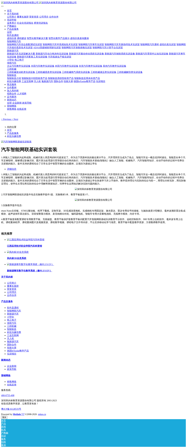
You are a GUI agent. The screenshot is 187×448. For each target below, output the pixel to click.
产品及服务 (13, 133)
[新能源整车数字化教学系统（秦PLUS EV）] (30, 264)
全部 (9, 32)
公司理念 (11, 292)
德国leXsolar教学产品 (18, 350)
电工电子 (11, 320)
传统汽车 (11, 323)
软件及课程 (13, 307)
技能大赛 (11, 347)
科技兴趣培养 (14, 136)
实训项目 (11, 354)
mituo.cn (42, 414)
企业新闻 (11, 366)
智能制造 (11, 329)
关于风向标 (7, 277)
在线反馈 (11, 384)
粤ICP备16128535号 (11, 409)
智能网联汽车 (14, 311)
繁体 (4, 417)
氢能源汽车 (13, 341)
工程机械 (11, 326)
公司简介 (11, 283)
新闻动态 (6, 360)
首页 (9, 10)
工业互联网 (13, 335)
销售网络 (11, 381)
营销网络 (6, 375)
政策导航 (11, 369)
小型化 (10, 317)
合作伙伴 (11, 295)
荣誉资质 (11, 289)
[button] (6, 119)
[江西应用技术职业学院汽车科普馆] (25, 239)
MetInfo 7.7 (18, 414)
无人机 (10, 338)
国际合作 (11, 344)
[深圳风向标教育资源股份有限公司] (93, 2)
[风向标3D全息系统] (18, 252)
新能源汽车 (13, 314)
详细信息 (11, 169)
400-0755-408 (7, 395)
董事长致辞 (13, 286)
